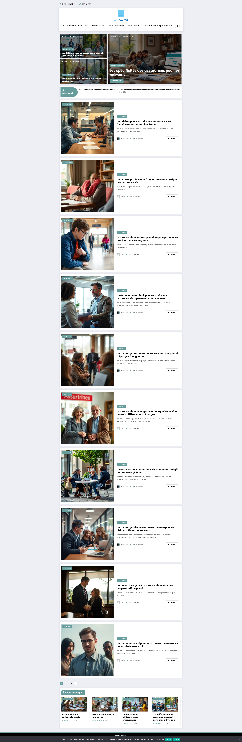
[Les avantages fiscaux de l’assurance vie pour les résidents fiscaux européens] (87, 534)
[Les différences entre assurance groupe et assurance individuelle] (83, 46)
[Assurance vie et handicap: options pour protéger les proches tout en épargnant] (87, 244)
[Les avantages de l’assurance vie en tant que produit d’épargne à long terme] (87, 360)
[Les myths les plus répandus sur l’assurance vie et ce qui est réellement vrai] (87, 650)
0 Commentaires (137, 138)
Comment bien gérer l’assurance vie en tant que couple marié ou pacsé (145, 587)
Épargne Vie (121, 348)
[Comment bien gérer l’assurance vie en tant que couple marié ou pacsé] (87, 592)
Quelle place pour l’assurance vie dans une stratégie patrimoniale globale (147, 471)
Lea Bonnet (124, 138)
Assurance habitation (95, 25)
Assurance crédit (116, 25)
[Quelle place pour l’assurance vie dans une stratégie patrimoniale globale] (87, 476)
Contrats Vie (122, 116)
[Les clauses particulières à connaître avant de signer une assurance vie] (87, 186)
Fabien (123, 196)
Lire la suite (174, 81)
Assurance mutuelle (72, 25)
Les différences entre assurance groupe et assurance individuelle (82, 54)
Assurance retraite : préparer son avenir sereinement (81, 79)
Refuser (176, 739)
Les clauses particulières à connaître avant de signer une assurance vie (147, 181)
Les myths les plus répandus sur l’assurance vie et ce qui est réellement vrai (147, 645)
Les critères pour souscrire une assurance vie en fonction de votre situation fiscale (144, 123)
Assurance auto (134, 25)
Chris (65, 36)
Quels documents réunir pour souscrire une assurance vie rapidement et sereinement (84, 89)
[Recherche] (177, 26)
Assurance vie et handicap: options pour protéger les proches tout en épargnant (147, 239)
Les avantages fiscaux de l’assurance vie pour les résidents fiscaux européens (146, 529)
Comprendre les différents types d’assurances (130, 717)
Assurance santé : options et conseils (71, 715)
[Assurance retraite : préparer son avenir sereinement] (83, 71)
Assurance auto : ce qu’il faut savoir (104, 715)
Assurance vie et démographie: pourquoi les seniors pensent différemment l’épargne (147, 413)
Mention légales (120, 736)
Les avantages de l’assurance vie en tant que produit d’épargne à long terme (153, 89)
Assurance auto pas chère (157, 25)
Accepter (168, 739)
